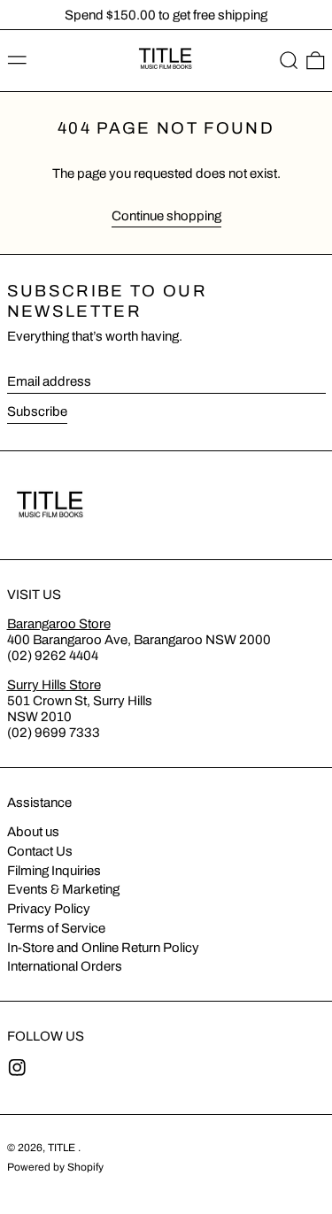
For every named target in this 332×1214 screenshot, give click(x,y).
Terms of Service (56, 928)
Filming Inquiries (54, 871)
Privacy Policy (48, 909)
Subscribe (37, 411)
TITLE (63, 1147)
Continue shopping (166, 216)
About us (33, 832)
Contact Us (40, 851)
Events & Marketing (63, 889)
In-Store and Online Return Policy (103, 948)
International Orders (64, 966)
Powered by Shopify (55, 1167)
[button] (289, 61)
